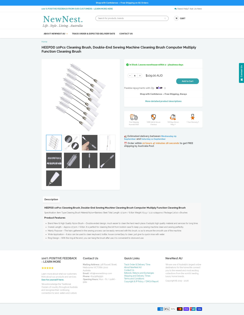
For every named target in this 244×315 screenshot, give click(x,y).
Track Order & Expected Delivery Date (93, 34)
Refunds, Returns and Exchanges (139, 273)
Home (44, 42)
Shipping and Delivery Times (137, 276)
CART (182, 18)
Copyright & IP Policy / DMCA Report (141, 281)
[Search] (165, 18)
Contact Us (126, 34)
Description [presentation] (51, 199)
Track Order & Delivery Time (137, 264)
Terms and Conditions (134, 278)
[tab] (51, 199)
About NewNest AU (54, 34)
